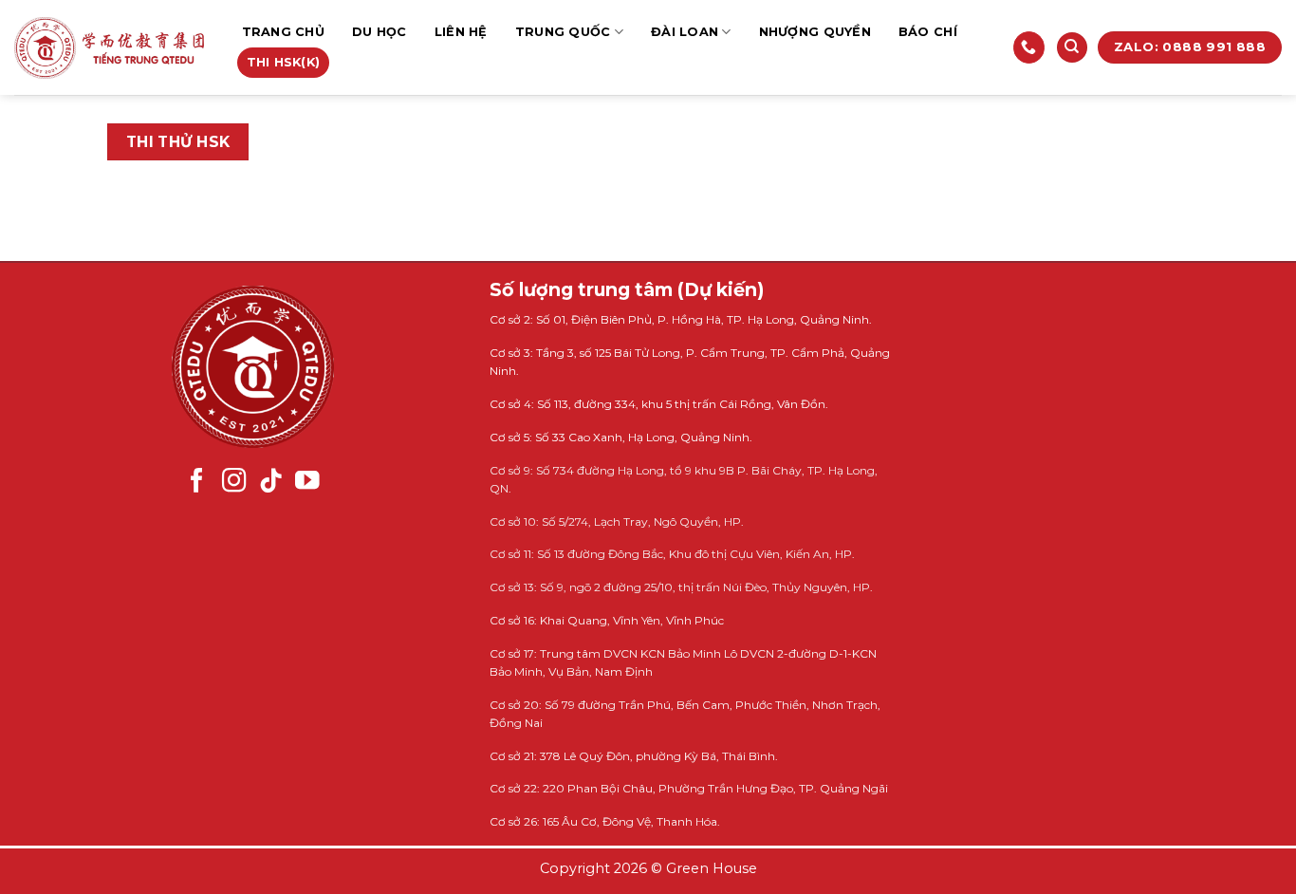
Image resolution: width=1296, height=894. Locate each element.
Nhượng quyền (815, 32)
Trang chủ (283, 32)
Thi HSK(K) (284, 62)
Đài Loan (684, 32)
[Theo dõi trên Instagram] (234, 482)
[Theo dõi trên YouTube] (307, 482)
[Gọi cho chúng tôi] (1029, 47)
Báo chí (927, 32)
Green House (711, 868)
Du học (379, 32)
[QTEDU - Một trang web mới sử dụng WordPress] (109, 48)
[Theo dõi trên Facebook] (197, 482)
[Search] (1072, 48)
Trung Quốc (563, 32)
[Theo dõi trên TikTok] (271, 482)
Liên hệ (461, 32)
